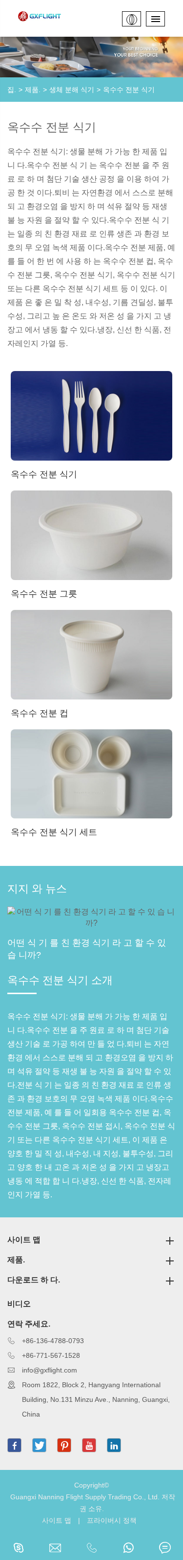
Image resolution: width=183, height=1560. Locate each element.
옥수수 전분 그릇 (44, 594)
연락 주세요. (28, 1324)
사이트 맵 (24, 1239)
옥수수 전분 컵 (39, 713)
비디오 (19, 1304)
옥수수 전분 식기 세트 (54, 832)
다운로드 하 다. (33, 1280)
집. (11, 89)
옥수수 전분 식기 (129, 89)
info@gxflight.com (49, 1370)
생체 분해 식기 (71, 89)
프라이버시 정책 (112, 1520)
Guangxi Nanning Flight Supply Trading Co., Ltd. (85, 1497)
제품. (33, 89)
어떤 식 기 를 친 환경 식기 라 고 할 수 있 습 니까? (86, 949)
